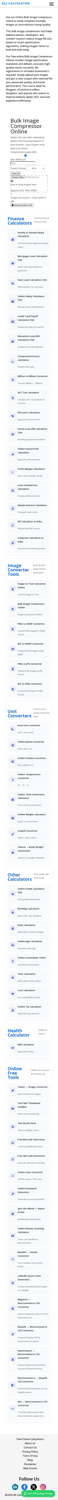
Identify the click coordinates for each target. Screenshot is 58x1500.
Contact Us (30, 1447)
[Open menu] (51, 4)
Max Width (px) (18, 159)
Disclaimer (30, 1464)
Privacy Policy (30, 1451)
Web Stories (30, 1468)
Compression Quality (21, 152)
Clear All (15, 173)
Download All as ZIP (22, 205)
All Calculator (16, 3)
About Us (30, 1443)
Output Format (18, 168)
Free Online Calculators (30, 1439)
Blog (30, 1460)
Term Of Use (30, 1455)
